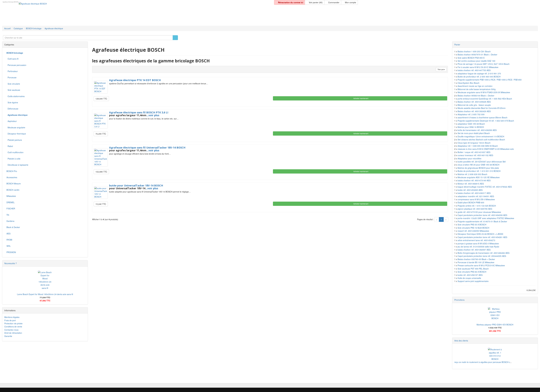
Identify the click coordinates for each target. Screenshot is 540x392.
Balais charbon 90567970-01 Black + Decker (477, 54)
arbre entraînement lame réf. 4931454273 (476, 240)
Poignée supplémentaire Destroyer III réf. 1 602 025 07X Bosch (486, 120)
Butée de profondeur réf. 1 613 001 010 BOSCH (479, 171)
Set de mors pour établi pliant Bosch (474, 133)
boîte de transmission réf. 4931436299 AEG (477, 130)
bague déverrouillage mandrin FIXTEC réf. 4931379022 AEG (485, 186)
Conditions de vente (13, 326)
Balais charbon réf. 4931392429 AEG (474, 111)
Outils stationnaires (15, 96)
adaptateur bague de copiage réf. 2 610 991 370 (479, 73)
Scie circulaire (13, 83)
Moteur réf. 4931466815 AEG (471, 183)
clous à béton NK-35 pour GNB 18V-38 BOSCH (478, 164)
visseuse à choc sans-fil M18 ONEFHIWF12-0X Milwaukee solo (486, 149)
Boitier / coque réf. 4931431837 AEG (474, 152)
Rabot (9, 146)
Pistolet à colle (13, 158)
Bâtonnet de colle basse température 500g (477, 89)
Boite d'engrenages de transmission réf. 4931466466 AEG (483, 252)
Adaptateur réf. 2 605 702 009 (471, 114)
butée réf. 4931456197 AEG (470, 275)
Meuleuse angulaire (15, 127)
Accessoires (11, 177)
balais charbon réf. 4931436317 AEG (474, 193)
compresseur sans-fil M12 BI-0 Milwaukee (476, 199)
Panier (457, 44)
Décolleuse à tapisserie (17, 164)
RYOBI (9, 239)
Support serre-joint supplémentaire (473, 281)
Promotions (459, 299)
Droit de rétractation (13, 332)
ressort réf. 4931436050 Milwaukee (473, 230)
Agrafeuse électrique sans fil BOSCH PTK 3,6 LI (138, 112)
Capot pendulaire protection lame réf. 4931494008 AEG (482, 215)
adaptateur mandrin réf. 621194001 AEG (476, 196)
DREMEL (10, 202)
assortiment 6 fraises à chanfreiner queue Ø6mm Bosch (482, 117)
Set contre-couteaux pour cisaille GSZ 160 (476, 60)
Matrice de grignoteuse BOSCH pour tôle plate (478, 167)
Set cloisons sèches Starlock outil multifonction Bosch (481, 139)
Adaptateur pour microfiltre (469, 158)
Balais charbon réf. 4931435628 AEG (474, 101)
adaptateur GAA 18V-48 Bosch (471, 123)
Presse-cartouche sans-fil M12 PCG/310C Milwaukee (481, 265)
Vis (7, 214)
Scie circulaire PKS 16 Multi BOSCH (473, 227)
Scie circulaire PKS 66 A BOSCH (472, 271)
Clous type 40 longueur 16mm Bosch (474, 142)
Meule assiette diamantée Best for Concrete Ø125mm (482, 108)
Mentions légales (11, 317)
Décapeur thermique (16, 133)
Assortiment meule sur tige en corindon (475, 86)
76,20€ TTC (100, 133)
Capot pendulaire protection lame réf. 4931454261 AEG (482, 237)
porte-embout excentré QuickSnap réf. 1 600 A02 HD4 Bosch (485, 98)
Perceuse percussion (16, 65)
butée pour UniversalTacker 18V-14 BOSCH (136, 185)
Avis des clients (461, 340)
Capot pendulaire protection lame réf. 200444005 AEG (482, 256)
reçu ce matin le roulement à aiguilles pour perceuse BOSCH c (482, 362)
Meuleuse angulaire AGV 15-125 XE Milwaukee (479, 177)
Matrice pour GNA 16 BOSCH (471, 127)
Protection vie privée (13, 323)
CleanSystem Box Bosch (468, 82)
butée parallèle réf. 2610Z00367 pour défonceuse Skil (482, 161)
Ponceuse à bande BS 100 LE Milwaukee (476, 262)
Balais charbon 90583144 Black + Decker (476, 95)
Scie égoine (12, 102)
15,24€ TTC (100, 204)
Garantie (8, 336)
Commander (333, 2)
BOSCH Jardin (12, 189)
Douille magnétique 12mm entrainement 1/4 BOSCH (481, 136)
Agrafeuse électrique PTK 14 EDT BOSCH (135, 80)
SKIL (8, 245)
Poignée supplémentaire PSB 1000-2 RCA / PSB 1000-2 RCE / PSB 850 (490, 79)
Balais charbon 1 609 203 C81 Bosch (474, 51)
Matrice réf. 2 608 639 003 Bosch (472, 174)
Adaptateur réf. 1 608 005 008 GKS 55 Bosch (478, 145)
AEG (8, 233)
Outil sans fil (12, 58)
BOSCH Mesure (13, 183)
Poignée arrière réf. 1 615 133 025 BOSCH (477, 205)
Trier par (440, 69)
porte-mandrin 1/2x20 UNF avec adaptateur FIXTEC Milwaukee (486, 218)
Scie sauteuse (13, 90)
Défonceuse (12, 108)
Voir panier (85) (315, 2)
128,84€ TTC (101, 98)
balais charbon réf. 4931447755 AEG (474, 70)
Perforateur (12, 71)
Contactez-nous (11, 329)
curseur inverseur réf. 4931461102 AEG (475, 155)
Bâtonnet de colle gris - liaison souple (474, 105)
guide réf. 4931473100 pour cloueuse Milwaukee (479, 212)
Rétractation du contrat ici (290, 2)
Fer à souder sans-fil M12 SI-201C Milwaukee (478, 67)
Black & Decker (13, 227)
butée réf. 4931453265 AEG (470, 190)
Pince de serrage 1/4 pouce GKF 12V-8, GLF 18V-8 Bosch (483, 64)
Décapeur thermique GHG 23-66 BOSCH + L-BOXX (480, 234)
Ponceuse (11, 77)
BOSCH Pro (11, 171)
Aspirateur (11, 121)
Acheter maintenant (360, 98)
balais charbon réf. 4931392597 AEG (474, 249)
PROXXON (11, 252)
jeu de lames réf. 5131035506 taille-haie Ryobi (478, 246)
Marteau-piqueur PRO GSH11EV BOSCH (495, 324)
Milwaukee (11, 196)
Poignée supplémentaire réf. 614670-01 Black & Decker (482, 221)
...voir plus (152, 115)
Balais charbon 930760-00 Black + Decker (476, 259)
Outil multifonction (14, 152)
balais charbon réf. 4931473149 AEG (474, 180)
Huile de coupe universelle (469, 278)
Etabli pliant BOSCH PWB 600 (471, 202)
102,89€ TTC (101, 171)
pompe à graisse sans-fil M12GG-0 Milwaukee (478, 243)
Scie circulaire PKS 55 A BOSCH (472, 224)
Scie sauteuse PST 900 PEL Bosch (473, 268)
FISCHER (10, 208)
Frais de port (10, 320)
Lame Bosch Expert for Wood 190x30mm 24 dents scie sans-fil (45, 294)
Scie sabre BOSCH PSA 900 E (471, 57)
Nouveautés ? (10, 263)
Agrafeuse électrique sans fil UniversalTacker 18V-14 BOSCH (147, 147)
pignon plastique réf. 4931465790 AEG (475, 208)
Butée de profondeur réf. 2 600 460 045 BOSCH (479, 76)
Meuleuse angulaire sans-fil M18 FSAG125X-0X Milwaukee (484, 92)
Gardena (10, 221)
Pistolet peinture (14, 140)
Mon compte (350, 2)
